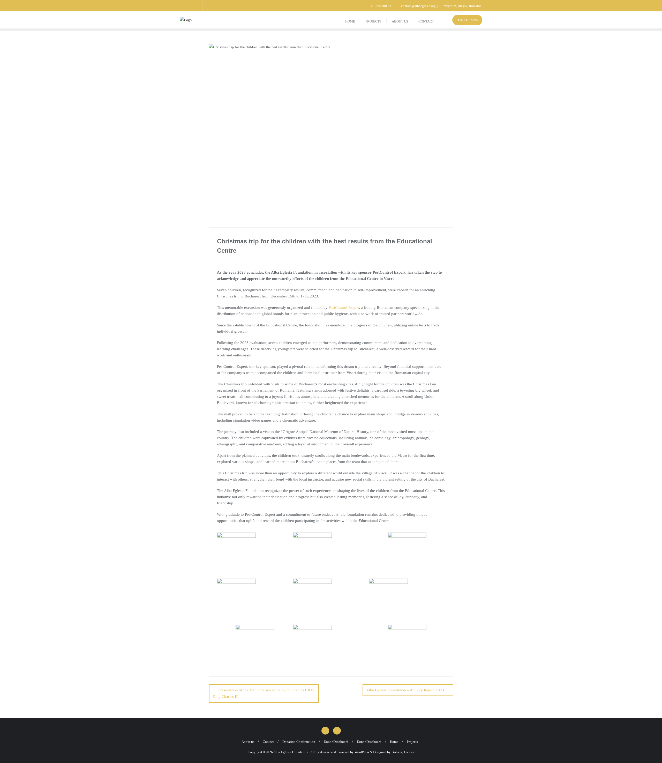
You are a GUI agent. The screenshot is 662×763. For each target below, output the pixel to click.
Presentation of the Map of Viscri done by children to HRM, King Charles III (264, 693)
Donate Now (467, 20)
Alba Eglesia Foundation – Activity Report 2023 (405, 690)
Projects (412, 742)
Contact (268, 742)
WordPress (362, 752)
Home (394, 742)
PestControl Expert (344, 307)
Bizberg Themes (403, 752)
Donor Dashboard (336, 742)
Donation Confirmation (298, 742)
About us (248, 742)
